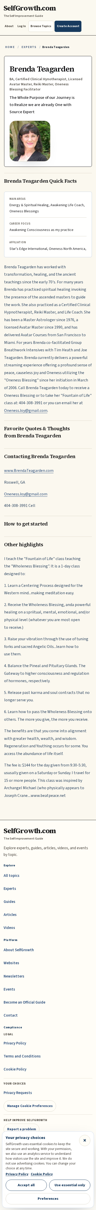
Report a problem (21, 1129)
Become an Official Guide (24, 1002)
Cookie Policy (15, 1069)
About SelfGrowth (19, 950)
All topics (11, 875)
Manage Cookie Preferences (30, 1105)
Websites (11, 963)
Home (10, 47)
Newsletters (14, 976)
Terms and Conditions (22, 1056)
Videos (9, 927)
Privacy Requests (18, 1093)
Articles (10, 914)
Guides (9, 901)
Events (9, 989)
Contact (11, 1015)
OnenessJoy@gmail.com (25, 410)
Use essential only (70, 1185)
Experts (29, 47)
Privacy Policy (15, 1043)
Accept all (26, 1185)
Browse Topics (40, 26)
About (9, 26)
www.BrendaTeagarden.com (29, 470)
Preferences (48, 1198)
